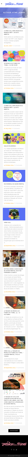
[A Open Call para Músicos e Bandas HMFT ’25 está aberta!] (14, 98)
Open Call (7, 222)
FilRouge (17, 455)
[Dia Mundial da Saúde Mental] (14, 176)
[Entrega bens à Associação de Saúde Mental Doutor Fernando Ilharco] (14, 258)
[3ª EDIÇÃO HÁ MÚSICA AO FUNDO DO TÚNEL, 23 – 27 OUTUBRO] (14, 302)
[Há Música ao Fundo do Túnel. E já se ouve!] (14, 55)
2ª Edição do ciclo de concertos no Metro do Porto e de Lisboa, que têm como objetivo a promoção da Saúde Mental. (13, 400)
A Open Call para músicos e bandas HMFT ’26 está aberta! (13, 32)
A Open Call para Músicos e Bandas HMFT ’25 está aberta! (13, 107)
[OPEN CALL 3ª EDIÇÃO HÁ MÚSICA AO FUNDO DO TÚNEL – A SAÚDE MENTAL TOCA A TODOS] (14, 342)
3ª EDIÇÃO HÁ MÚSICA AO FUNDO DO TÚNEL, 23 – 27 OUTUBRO (12, 312)
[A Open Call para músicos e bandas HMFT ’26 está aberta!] (14, 23)
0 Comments (16, 45)
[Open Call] (14, 214)
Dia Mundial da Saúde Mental (14, 184)
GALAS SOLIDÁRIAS (10, 146)
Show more (14, 430)
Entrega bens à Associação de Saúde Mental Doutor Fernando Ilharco (13, 270)
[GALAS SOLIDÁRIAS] (14, 138)
